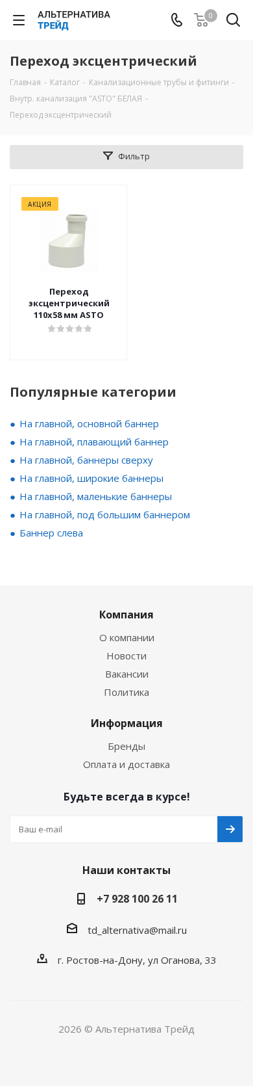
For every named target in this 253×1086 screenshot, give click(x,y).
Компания (126, 614)
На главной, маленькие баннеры (95, 496)
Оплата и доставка (126, 764)
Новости (126, 655)
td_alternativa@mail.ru (137, 929)
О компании (126, 637)
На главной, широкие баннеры (91, 477)
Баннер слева (51, 532)
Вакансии (127, 673)
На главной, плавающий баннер (94, 441)
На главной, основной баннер (89, 423)
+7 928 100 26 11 (137, 899)
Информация (127, 723)
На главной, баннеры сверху (86, 459)
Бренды (126, 745)
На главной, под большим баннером (104, 514)
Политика (126, 691)
